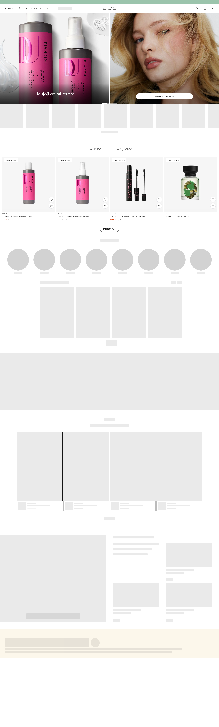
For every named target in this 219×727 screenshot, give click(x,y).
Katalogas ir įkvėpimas (39, 8)
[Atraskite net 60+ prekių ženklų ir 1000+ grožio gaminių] (197, 8)
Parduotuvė (12, 8)
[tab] (95, 149)
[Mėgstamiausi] (51, 199)
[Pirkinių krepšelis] (213, 8)
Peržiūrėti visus (109, 229)
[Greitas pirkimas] (51, 205)
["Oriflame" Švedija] (109, 8)
